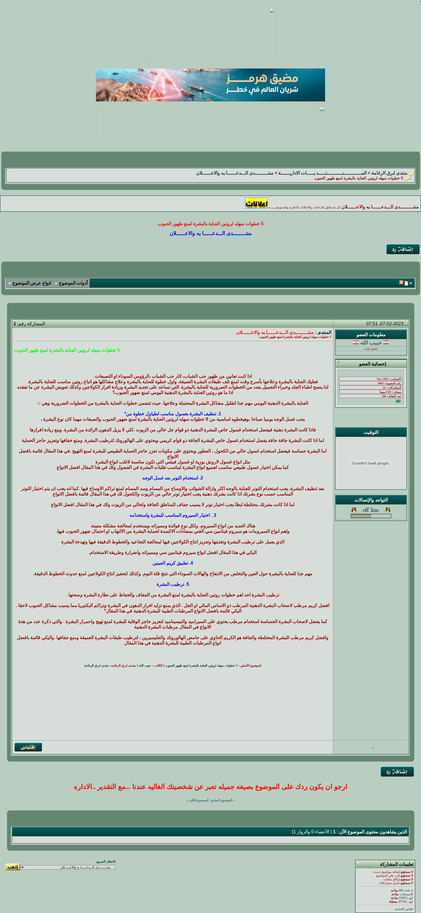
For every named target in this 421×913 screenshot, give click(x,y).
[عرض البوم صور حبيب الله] (372, 747)
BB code (404, 890)
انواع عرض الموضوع (32, 283)
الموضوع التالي (198, 800)
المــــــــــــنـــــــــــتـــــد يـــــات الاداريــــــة (322, 173)
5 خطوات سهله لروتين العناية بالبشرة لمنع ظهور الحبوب (201, 665)
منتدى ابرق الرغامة (389, 173)
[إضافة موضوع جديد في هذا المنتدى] (406, 283)
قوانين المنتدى (404, 908)
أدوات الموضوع (73, 283)
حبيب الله (371, 343)
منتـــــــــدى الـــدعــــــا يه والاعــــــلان (235, 173)
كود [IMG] (406, 898)
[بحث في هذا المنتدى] (411, 283)
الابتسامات (406, 894)
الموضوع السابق (221, 800)
